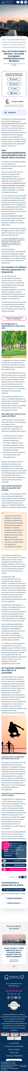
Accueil (3, 39)
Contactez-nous (19, 861)
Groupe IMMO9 (14, 1043)
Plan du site (14, 1052)
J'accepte (23, 1066)
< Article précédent (14, 898)
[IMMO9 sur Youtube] (15, 997)
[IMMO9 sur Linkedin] (19, 997)
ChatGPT (14, 79)
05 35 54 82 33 (19, 865)
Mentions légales (14, 1049)
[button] (21, 2)
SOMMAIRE (12, 112)
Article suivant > (14, 903)
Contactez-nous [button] (14, 1060)
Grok (14, 88)
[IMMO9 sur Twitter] (12, 997)
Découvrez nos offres (17, 869)
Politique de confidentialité (14, 1046)
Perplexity (14, 84)
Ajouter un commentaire (14, 890)
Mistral (14, 93)
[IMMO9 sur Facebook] (8, 997)
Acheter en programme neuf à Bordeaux (14, 318)
